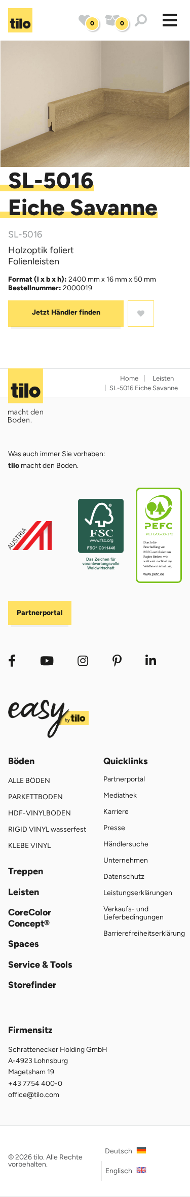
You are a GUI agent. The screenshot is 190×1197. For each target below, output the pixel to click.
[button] (170, 20)
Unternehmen (125, 860)
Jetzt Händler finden (66, 312)
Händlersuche (125, 844)
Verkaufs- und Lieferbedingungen (133, 913)
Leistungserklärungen (137, 892)
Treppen (25, 871)
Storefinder (32, 985)
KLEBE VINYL (29, 845)
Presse (114, 828)
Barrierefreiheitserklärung (144, 933)
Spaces (23, 944)
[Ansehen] (95, 104)
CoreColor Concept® (29, 918)
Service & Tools (40, 965)
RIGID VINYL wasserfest (47, 829)
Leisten (23, 892)
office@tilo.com (33, 1094)
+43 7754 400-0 (35, 1083)
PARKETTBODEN (35, 797)
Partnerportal (40, 612)
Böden (21, 761)
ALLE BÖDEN (29, 780)
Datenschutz (123, 876)
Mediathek (120, 795)
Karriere (116, 811)
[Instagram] (83, 660)
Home (129, 378)
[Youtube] (46, 660)
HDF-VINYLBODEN (39, 813)
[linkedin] (117, 660)
